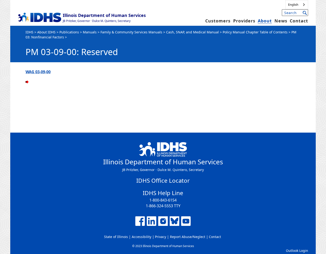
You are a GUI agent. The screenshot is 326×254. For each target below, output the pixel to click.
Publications (69, 32)
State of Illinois (116, 236)
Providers (244, 21)
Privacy (160, 236)
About (265, 21)
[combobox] (296, 4)
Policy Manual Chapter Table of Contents (255, 32)
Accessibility (141, 236)
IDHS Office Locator (163, 180)
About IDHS (46, 32)
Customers (218, 21)
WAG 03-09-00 (38, 71)
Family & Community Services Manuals (131, 32)
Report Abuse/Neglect (187, 236)
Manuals (90, 32)
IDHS (29, 32)
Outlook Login (297, 250)
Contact (299, 21)
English (293, 4)
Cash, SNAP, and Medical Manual (192, 32)
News (280, 21)
